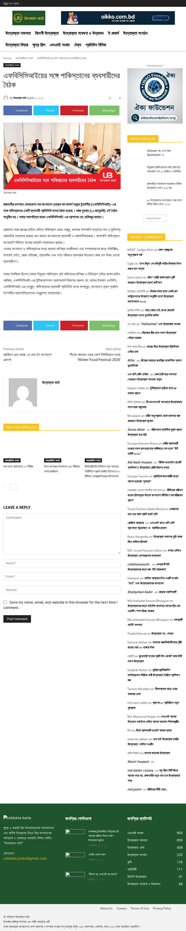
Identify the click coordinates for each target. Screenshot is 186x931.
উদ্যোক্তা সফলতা (18, 33)
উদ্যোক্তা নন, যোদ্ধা (162, 633)
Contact (121, 908)
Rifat (131, 360)
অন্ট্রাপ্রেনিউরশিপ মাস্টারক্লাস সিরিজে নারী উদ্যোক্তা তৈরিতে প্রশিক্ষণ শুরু (153, 675)
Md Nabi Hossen (139, 462)
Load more (153, 218)
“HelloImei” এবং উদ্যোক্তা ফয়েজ (160, 324)
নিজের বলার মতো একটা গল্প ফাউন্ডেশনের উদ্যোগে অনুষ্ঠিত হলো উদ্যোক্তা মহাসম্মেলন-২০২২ (152, 296)
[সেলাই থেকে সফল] (75, 857)
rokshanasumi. (138, 564)
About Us (106, 908)
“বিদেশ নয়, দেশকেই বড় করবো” (102, 874)
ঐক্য (77, 44)
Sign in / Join (11, 3)
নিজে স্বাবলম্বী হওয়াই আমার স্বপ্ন (153, 730)
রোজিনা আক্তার (135, 522)
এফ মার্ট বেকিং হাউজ (137, 374)
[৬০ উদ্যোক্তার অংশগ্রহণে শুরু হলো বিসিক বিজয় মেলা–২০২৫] (135, 204)
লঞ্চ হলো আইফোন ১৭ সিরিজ (18, 466)
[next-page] (14, 487)
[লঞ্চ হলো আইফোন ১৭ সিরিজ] (21, 449)
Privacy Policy (162, 908)
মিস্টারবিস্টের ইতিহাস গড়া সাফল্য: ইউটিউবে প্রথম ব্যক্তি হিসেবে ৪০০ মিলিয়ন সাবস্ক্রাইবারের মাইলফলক (102, 471)
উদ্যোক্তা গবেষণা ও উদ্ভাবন (83, 33)
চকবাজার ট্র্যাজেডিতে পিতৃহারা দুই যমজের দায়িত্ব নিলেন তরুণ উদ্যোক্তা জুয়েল (103, 836)
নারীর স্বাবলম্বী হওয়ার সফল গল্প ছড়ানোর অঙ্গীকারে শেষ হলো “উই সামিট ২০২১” (152, 448)
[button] (177, 33)
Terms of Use (140, 908)
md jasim (134, 789)
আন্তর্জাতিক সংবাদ (24, 58)
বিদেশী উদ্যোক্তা (47, 33)
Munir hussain (138, 761)
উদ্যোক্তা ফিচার (17, 44)
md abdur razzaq (140, 770)
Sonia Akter (136, 429)
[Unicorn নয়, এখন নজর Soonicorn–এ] (135, 154)
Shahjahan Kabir (140, 592)
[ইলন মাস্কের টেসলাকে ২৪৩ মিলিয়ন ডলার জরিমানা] (62, 449)
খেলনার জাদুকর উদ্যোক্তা (156, 753)
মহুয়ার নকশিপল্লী (167, 592)
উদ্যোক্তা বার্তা (20, 98)
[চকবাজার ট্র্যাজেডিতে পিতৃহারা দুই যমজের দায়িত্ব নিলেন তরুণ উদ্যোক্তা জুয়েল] (75, 834)
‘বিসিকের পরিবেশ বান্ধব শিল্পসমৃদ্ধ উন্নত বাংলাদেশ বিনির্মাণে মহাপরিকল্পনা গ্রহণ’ (154, 495)
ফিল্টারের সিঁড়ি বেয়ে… (157, 789)
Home (7, 58)
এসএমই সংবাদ (60, 44)
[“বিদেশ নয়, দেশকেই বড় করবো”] (75, 877)
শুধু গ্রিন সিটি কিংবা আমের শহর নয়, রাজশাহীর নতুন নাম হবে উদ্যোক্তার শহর (153, 775)
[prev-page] (6, 487)
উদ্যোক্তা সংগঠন (135, 33)
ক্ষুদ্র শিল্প (38, 44)
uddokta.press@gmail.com (24, 858)
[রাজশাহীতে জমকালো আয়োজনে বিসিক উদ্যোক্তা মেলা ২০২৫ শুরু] (135, 187)
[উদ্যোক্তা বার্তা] (6, 97)
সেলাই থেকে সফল (96, 854)
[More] (126, 110)
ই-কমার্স (113, 33)
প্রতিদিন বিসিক (95, 44)
